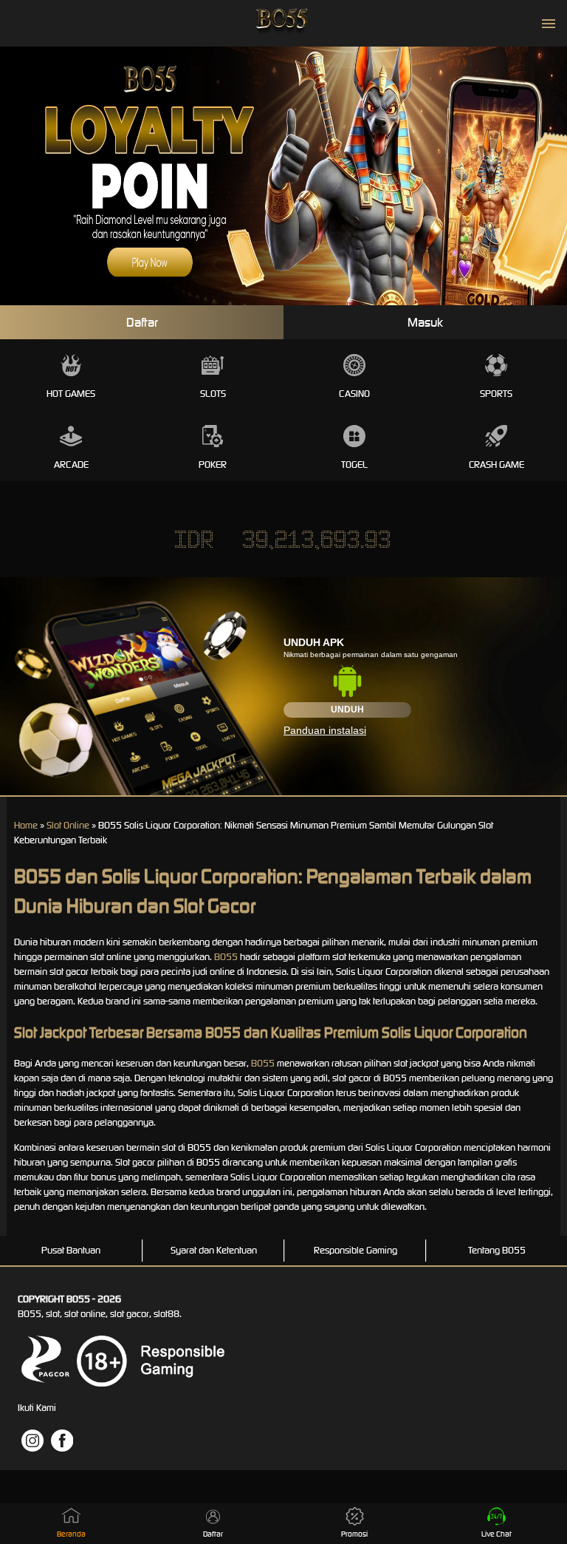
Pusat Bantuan (70, 1250)
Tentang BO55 (497, 1250)
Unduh (347, 709)
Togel (354, 464)
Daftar (142, 322)
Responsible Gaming (355, 1250)
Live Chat (496, 1534)
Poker (213, 464)
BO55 (226, 956)
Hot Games (71, 393)
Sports (496, 393)
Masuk (425, 322)
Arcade (71, 464)
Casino (354, 393)
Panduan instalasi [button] (325, 730)
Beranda (71, 1534)
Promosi (354, 1534)
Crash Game (496, 464)
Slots (213, 393)
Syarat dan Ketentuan (214, 1250)
